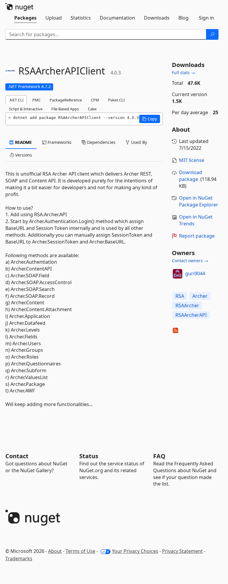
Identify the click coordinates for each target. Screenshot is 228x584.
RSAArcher (187, 305)
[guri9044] (177, 273)
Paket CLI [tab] (116, 100)
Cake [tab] (92, 109)
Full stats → (183, 72)
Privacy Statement (182, 551)
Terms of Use (80, 551)
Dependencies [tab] (100, 142)
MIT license (191, 160)
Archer (200, 296)
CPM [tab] (95, 100)
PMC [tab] (36, 100)
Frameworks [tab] (59, 142)
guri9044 (195, 273)
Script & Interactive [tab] (25, 109)
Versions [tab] (23, 155)
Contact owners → (190, 260)
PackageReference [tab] (66, 100)
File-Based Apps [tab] (65, 109)
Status (88, 456)
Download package (190, 175)
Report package (197, 236)
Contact (16, 456)
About (55, 551)
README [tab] (23, 142)
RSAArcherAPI (191, 315)
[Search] (212, 34)
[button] (149, 119)
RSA (179, 296)
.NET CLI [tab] (16, 100)
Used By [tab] (138, 142)
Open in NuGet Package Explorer (198, 201)
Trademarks (18, 558)
